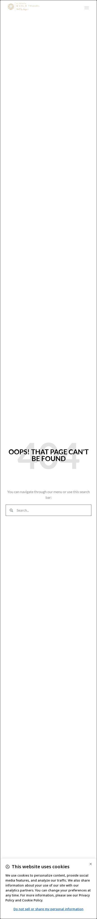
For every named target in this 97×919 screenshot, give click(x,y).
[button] (86, 7)
